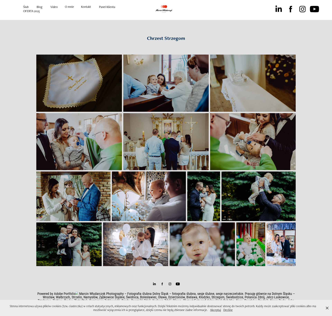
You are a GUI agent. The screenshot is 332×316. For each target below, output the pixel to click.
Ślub (26, 7)
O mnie (69, 7)
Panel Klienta (107, 7)
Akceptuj (215, 310)
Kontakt (86, 7)
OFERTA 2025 (31, 11)
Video (54, 7)
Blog (39, 7)
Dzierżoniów (176, 297)
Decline (228, 310)
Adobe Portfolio (65, 293)
